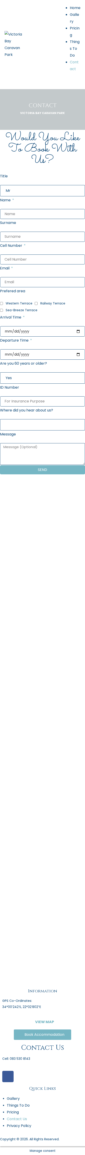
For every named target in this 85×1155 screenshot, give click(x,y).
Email (5, 268)
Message (8, 434)
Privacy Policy (19, 1125)
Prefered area (12, 291)
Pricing (13, 1112)
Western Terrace (19, 303)
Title (4, 176)
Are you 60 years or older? (23, 363)
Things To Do (75, 48)
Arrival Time (11, 317)
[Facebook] (8, 1076)
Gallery (13, 1098)
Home (75, 7)
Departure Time (14, 340)
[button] (42, 1022)
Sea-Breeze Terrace (21, 310)
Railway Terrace (52, 303)
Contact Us (17, 1119)
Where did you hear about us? (26, 410)
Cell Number (11, 245)
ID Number (9, 387)
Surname (8, 222)
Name (6, 200)
